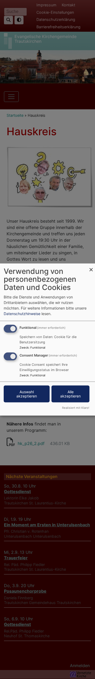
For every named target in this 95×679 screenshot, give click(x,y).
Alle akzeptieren (70, 394)
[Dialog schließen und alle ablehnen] (91, 266)
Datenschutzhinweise (22, 313)
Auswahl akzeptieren (26, 394)
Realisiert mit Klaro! (75, 408)
